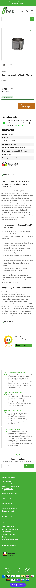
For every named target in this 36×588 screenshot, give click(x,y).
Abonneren (29, 466)
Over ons (4, 506)
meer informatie (19, 125)
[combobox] (18, 19)
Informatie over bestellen (10, 529)
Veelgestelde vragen (8, 514)
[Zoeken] (32, 19)
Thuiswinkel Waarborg (9, 511)
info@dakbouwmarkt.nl (9, 491)
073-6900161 (8, 489)
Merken (4, 537)
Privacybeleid (7, 571)
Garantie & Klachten (8, 534)
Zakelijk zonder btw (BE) (10, 540)
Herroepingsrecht (23, 573)
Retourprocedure (7, 516)
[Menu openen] (32, 11)
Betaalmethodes (7, 532)
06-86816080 (13, 493)
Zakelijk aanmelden (8, 526)
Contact (31, 573)
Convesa (4, 71)
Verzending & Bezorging (19, 571)
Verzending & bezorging (9, 508)
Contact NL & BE (7, 503)
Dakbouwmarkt (14, 569)
